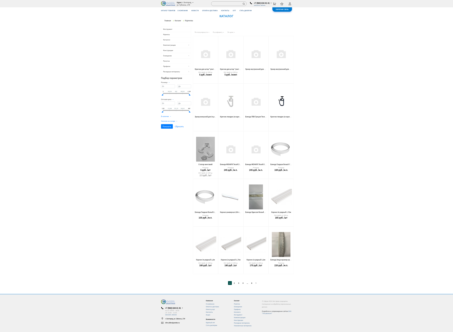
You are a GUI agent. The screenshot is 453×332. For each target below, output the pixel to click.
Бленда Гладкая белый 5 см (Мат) (208, 212)
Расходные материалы (171, 71)
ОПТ (234, 10)
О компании (210, 304)
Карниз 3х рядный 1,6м (205, 259)
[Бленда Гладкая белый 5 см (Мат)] (205, 196)
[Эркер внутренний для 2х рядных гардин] (256, 53)
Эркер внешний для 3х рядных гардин (210, 116)
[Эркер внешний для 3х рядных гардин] (205, 101)
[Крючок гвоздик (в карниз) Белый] (230, 101)
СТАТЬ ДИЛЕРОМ (245, 10)
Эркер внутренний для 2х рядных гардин (261, 69)
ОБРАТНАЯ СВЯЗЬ (282, 9)
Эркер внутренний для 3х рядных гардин (287, 69)
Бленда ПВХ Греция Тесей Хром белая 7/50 (262, 116)
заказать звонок (259, 5)
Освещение (167, 56)
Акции (208, 315)
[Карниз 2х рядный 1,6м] (256, 244)
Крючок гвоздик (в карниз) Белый (233, 116)
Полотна (166, 61)
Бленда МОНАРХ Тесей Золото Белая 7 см (236, 164)
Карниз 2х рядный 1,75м (231, 259)
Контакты (209, 312)
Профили (166, 66)
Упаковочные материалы (243, 326)
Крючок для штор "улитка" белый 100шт (236, 69)
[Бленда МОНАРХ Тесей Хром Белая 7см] (256, 149)
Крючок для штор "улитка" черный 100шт (212, 69)
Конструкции (168, 50)
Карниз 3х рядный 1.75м (281, 212)
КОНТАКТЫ (225, 10)
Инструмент (167, 29)
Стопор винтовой (205, 164)
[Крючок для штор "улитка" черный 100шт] (205, 53)
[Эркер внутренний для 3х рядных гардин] (281, 53)
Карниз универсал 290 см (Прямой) (234, 212)
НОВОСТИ (195, 10)
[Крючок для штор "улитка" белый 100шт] (230, 53)
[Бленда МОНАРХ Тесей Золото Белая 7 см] (230, 149)
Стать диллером (211, 325)
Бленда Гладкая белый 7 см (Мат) (283, 164)
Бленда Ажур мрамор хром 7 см (283, 259)
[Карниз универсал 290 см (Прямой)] (230, 196)
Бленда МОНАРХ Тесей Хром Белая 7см (260, 164)
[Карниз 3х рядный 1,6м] (205, 244)
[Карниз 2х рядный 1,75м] (230, 244)
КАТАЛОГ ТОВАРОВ (168, 10)
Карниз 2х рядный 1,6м (256, 259)
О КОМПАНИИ (183, 10)
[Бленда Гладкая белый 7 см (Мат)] (281, 149)
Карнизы (166, 34)
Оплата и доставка (212, 307)
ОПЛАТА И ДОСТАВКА (210, 10)
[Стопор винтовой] (205, 149)
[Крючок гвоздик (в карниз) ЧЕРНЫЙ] (281, 101)
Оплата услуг (210, 309)
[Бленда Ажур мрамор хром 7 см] (281, 244)
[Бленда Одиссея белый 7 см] (256, 196)
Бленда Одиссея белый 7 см (256, 212)
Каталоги (166, 40)
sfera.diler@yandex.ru (172, 323)
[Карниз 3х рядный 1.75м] (281, 196)
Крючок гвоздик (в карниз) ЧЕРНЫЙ (284, 116)
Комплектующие (169, 45)
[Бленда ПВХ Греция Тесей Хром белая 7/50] (256, 101)
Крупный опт (210, 322)
